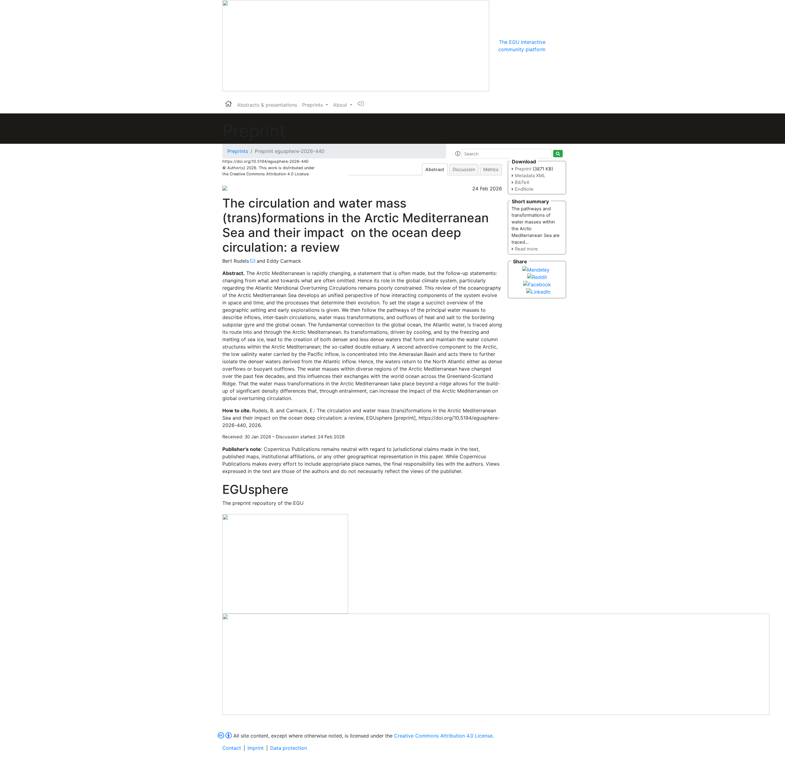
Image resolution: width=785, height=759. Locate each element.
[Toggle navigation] (554, 46)
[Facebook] (537, 284)
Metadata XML (530, 175)
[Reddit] (537, 276)
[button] (457, 154)
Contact (231, 748)
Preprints (237, 151)
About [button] (341, 105)
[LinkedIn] (538, 291)
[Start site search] (558, 153)
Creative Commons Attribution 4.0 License (443, 736)
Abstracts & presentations (267, 105)
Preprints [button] (313, 105)
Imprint (255, 748)
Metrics (491, 169)
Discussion (464, 169)
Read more (526, 249)
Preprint (523, 169)
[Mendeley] (536, 269)
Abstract (434, 169)
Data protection (288, 748)
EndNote (524, 189)
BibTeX (522, 182)
